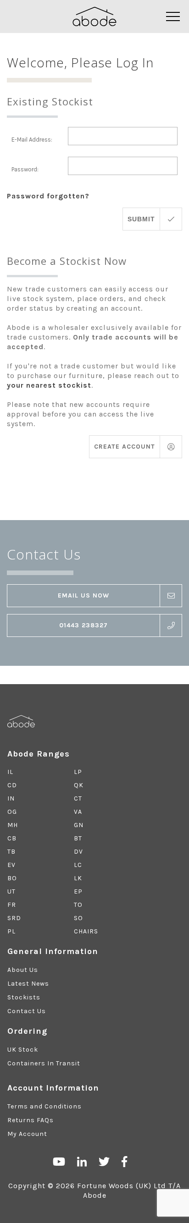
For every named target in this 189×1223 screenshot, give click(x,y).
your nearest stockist (49, 385)
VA (78, 812)
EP (78, 891)
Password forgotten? (48, 196)
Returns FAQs (30, 1120)
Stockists (23, 997)
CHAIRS (86, 931)
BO (12, 878)
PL (11, 931)
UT (11, 891)
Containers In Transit (43, 1063)
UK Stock (22, 1049)
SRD (14, 918)
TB (11, 852)
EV (11, 865)
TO (78, 905)
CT (78, 798)
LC (78, 865)
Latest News (28, 983)
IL (10, 772)
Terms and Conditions (44, 1106)
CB (12, 838)
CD (12, 785)
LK (78, 878)
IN (11, 798)
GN (78, 825)
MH (12, 825)
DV (78, 852)
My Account (27, 1134)
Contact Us (26, 1011)
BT (78, 838)
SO (78, 918)
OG (12, 812)
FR (11, 905)
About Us (22, 970)
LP (78, 772)
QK (78, 785)
